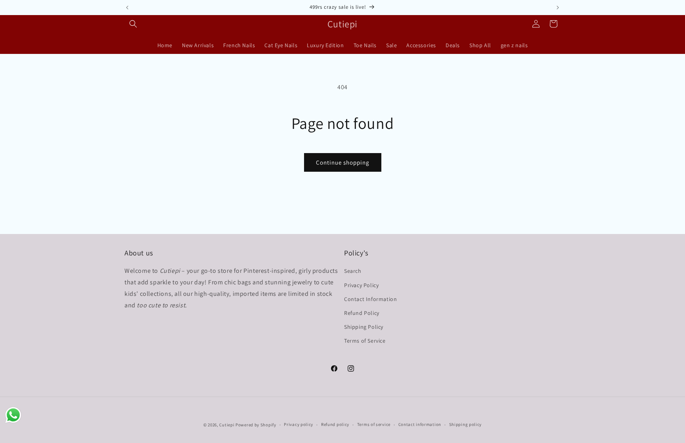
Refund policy (335, 424)
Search (353, 270)
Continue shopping (342, 162)
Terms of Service (365, 340)
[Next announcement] (557, 7)
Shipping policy (465, 424)
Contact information (419, 424)
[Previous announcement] (127, 7)
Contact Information (370, 299)
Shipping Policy (363, 326)
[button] (133, 24)
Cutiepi (226, 425)
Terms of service (373, 424)
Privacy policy (298, 424)
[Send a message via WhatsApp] (13, 415)
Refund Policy (361, 312)
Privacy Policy (361, 285)
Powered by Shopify (255, 425)
